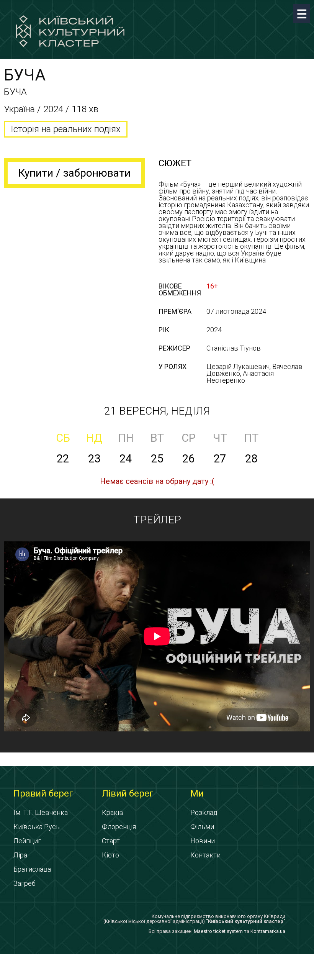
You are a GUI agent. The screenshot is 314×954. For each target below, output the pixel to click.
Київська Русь (36, 827)
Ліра (20, 855)
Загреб (24, 883)
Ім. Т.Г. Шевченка (40, 812)
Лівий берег (128, 793)
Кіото (110, 855)
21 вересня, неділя (157, 411)
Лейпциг (27, 841)
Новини (202, 841)
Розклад (204, 812)
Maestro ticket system (218, 931)
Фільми (202, 827)
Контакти (205, 855)
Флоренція (119, 827)
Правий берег (43, 793)
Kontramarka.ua (267, 931)
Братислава (32, 869)
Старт (111, 841)
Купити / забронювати (74, 173)
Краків (112, 812)
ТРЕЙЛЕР (157, 519)
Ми (197, 793)
